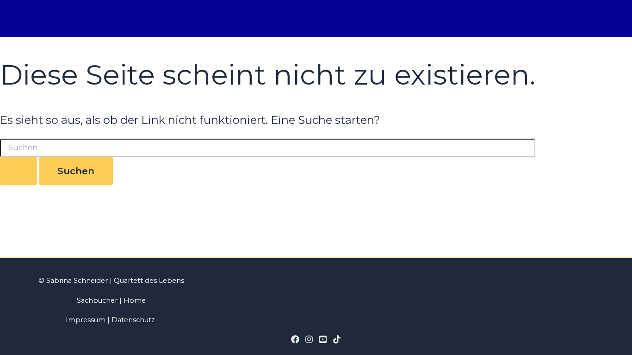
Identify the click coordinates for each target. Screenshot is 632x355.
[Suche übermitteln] (18, 171)
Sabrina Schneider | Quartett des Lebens (114, 280)
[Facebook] (295, 341)
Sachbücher (97, 300)
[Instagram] (309, 341)
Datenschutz (133, 320)
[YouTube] (323, 341)
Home (135, 300)
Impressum (85, 320)
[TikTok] (337, 341)
